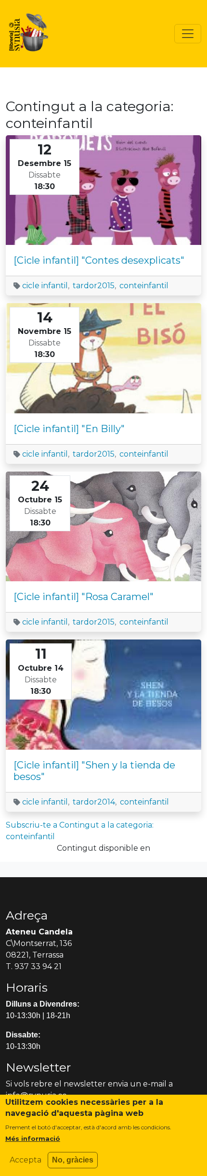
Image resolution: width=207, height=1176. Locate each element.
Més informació (32, 1138)
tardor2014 (94, 801)
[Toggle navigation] (187, 33)
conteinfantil (143, 285)
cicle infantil (45, 285)
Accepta (25, 1159)
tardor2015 (94, 285)
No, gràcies (72, 1160)
